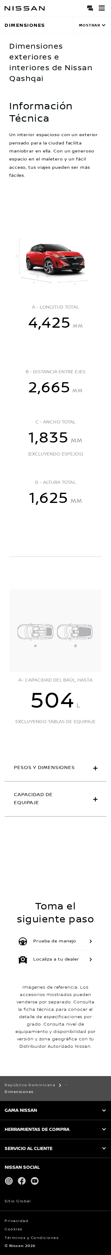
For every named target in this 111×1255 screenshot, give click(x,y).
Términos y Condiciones (32, 1238)
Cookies (14, 1229)
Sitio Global (18, 1201)
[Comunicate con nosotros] (90, 8)
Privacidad (16, 1221)
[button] (102, 8)
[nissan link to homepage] (25, 8)
